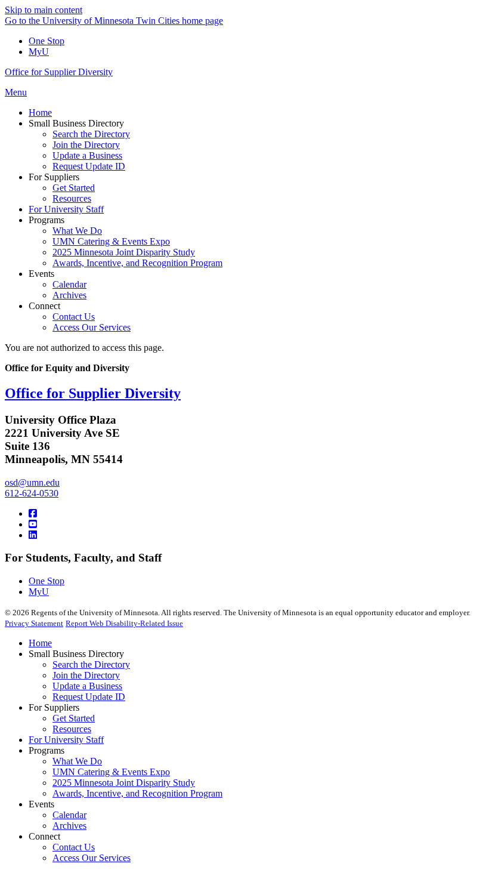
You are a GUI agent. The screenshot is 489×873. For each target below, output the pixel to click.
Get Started (73, 718)
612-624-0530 (31, 493)
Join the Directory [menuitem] (86, 145)
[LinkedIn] (33, 535)
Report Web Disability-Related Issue (124, 623)
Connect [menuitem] (44, 306)
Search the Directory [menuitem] (91, 134)
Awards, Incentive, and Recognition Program (137, 793)
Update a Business (87, 686)
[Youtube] (33, 524)
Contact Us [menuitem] (73, 316)
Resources (71, 729)
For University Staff (66, 740)
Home (40, 643)
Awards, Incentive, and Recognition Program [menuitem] (137, 263)
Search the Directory (91, 664)
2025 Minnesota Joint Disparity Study (123, 783)
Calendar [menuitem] (69, 284)
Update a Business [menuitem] (87, 155)
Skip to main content (43, 10)
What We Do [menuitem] (77, 231)
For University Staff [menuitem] (66, 209)
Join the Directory (86, 675)
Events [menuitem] (41, 274)
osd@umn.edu (32, 482)
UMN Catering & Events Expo (111, 772)
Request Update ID (88, 697)
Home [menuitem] (40, 112)
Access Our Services (91, 858)
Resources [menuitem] (71, 198)
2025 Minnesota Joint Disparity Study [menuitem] (123, 252)
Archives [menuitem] (69, 295)
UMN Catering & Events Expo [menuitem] (111, 241)
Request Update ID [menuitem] (88, 166)
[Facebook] (33, 513)
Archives (69, 825)
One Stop (46, 41)
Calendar (69, 815)
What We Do (77, 761)
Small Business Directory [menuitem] (76, 123)
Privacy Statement (34, 623)
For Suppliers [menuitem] (54, 177)
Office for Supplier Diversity (59, 72)
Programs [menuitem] (46, 220)
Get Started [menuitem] (73, 188)
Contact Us (73, 847)
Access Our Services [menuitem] (91, 327)
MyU (39, 52)
